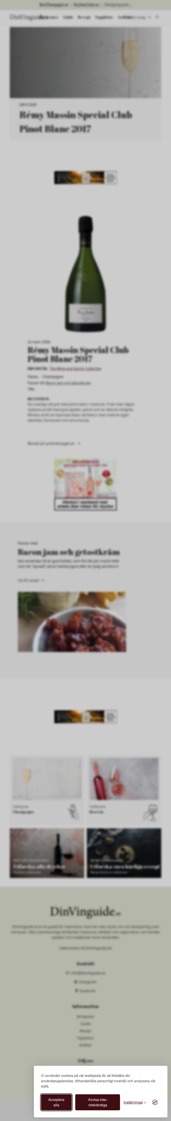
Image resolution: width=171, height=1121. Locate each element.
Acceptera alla (56, 1102)
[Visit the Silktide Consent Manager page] (155, 1102)
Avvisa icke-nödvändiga (97, 1102)
